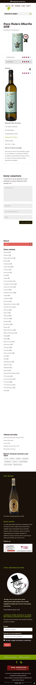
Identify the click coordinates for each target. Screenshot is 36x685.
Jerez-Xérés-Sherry (9, 292)
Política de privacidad (10, 657)
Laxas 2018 (7, 443)
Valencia (6, 370)
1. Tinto (6, 458)
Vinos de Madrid (8, 379)
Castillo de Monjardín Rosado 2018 (14, 437)
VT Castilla (7, 382)
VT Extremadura (8, 387)
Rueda (5, 339)
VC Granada (7, 376)
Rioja (5, 336)
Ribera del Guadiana (9, 333)
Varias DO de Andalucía (10, 373)
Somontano (7, 344)
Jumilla (5, 295)
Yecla (5, 390)
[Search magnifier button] (30, 244)
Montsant (6, 310)
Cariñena (6, 269)
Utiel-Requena (8, 362)
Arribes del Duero (8, 258)
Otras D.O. (6, 318)
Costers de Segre (8, 287)
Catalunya (6, 272)
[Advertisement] (18, 413)
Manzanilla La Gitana (9, 449)
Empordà (6, 290)
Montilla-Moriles (8, 307)
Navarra (6, 313)
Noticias (6, 316)
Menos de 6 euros (18, 464)
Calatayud (6, 264)
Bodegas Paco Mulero (11, 137)
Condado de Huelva (9, 284)
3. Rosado (18, 458)
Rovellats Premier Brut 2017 (11, 446)
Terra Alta (6, 350)
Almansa (6, 255)
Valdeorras (7, 364)
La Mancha (7, 298)
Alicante (6, 252)
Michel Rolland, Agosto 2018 (12, 609)
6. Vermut (14, 461)
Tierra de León (8, 353)
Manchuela (7, 301)
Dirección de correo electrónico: (13, 633)
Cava (5, 275)
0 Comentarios (15, 30)
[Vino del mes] (14, 496)
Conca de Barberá (8, 281)
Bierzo (5, 261)
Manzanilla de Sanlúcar (10, 304)
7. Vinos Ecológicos (23, 461)
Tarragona (6, 347)
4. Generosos (25, 458)
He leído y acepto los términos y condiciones (18, 640)
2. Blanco (12, 458)
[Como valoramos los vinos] (18, 594)
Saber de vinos (8, 341)
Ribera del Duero (8, 330)
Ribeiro (6, 327)
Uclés (5, 359)
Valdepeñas (7, 367)
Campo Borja (7, 267)
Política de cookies (24, 657)
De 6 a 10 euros (8, 464)
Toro (5, 356)
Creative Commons (20, 680)
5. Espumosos (7, 461)
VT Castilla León (8, 385)
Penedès (6, 321)
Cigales (6, 278)
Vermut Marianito (8, 440)
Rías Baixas (7, 30)
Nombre (6, 626)
